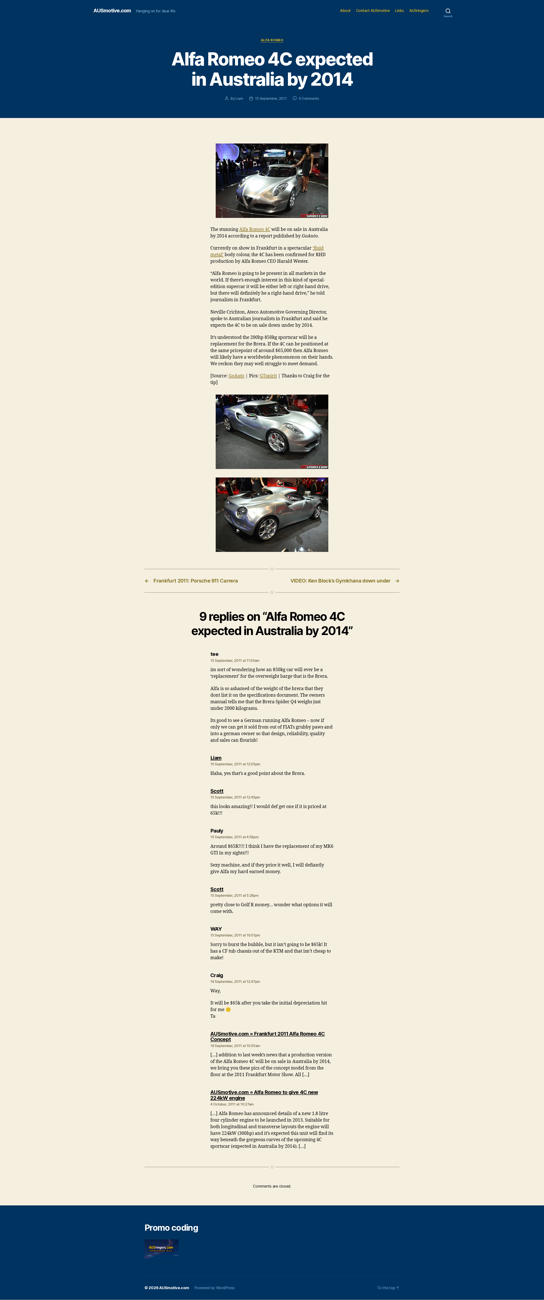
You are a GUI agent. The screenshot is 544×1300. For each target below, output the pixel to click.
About (345, 10)
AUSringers (419, 10)
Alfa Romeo (272, 40)
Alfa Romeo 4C (254, 229)
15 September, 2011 (270, 98)
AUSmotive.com (112, 10)
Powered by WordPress (214, 1288)
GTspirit (268, 376)
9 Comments (309, 98)
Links (399, 10)
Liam (239, 98)
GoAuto (236, 376)
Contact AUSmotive (373, 10)
